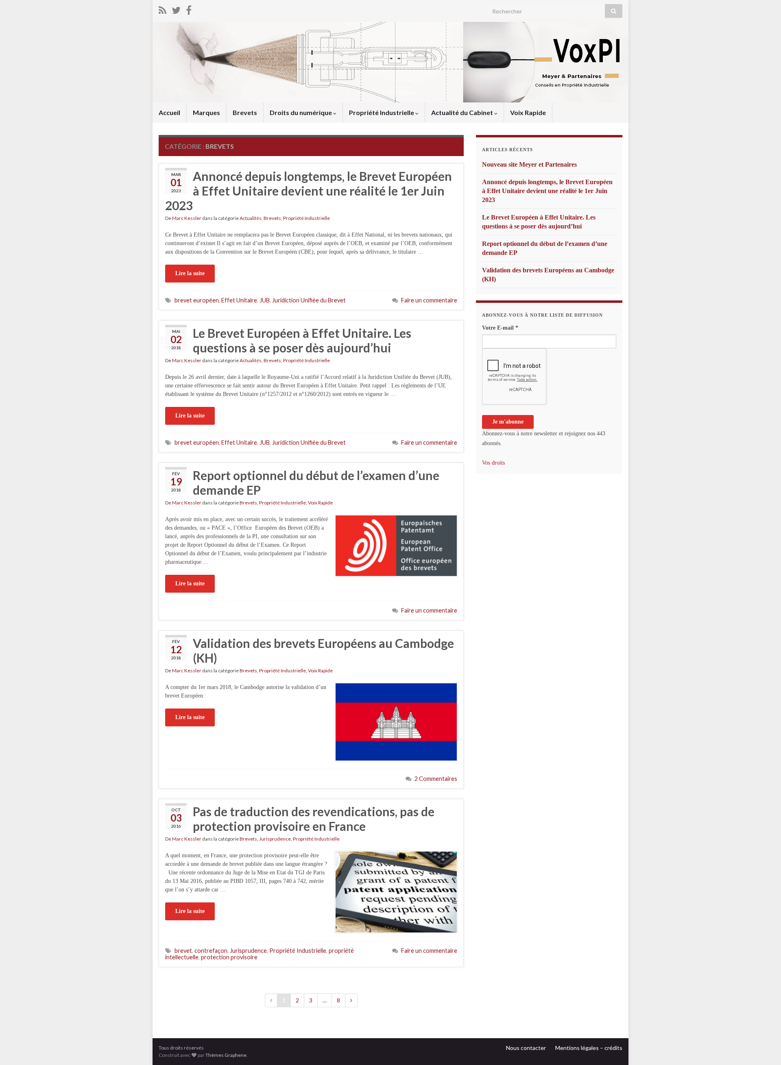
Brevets (245, 112)
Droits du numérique (301, 112)
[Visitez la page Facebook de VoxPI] (189, 9)
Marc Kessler (186, 218)
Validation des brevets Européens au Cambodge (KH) (323, 650)
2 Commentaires (435, 778)
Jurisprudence (275, 839)
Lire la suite (190, 273)
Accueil (169, 112)
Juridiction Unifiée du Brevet (309, 300)
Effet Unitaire (239, 300)
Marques (206, 112)
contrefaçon (210, 950)
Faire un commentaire (429, 300)
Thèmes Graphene (226, 1055)
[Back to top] (763, 1047)
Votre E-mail (500, 328)
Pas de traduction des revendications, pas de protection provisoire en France (313, 818)
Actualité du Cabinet (462, 112)
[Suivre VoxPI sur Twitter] (176, 9)
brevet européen (197, 300)
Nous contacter (526, 1047)
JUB (265, 300)
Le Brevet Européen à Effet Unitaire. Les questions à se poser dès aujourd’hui (302, 340)
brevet (183, 950)
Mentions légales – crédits (588, 1047)
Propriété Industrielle (382, 112)
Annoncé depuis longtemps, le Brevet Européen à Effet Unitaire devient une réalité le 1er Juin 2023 (308, 191)
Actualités (251, 218)
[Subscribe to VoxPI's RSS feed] (162, 9)
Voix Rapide (528, 112)
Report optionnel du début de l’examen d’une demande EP (316, 482)
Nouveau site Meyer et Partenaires (529, 164)
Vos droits (493, 463)
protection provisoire (229, 957)
